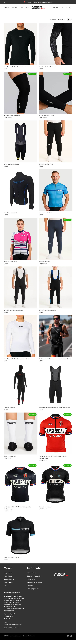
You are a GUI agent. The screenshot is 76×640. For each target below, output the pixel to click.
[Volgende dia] (70, 2)
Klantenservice (31, 573)
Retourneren (31, 579)
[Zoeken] (62, 7)
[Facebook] (68, 636)
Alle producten (8, 573)
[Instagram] (71, 636)
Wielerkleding (8, 576)
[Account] (66, 7)
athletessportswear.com (14, 635)
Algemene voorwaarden (34, 582)
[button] (61, 20)
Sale (5, 585)
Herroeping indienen (33, 589)
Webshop (30, 585)
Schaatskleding (8, 582)
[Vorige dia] (4, 2)
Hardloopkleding (9, 579)
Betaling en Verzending (34, 576)
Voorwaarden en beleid (29, 635)
